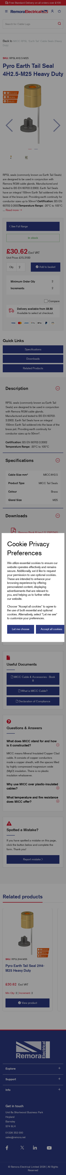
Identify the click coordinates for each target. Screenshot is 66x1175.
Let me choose (20, 629)
